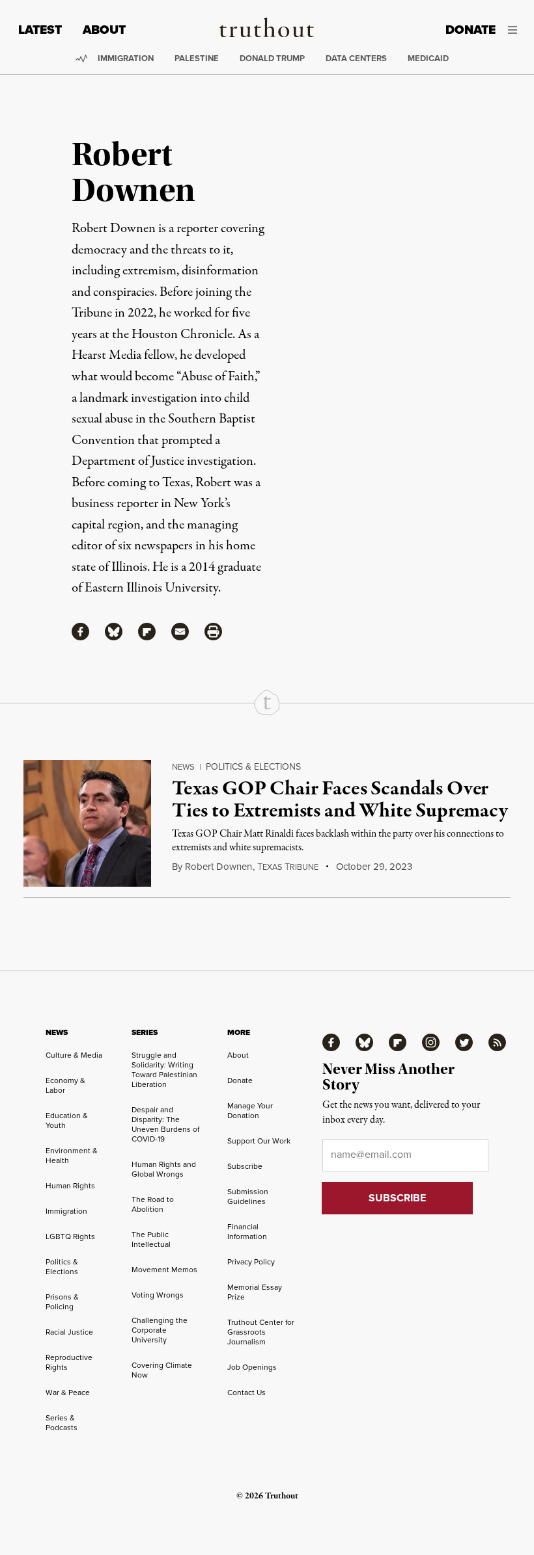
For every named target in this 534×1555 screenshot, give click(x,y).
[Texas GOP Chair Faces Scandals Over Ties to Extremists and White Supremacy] (87, 823)
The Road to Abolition (153, 1204)
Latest (40, 29)
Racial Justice (69, 1331)
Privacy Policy (251, 1261)
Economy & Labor (65, 1085)
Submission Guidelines (247, 1196)
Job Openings (252, 1366)
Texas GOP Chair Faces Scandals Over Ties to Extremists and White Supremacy (340, 800)
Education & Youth (67, 1120)
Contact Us (246, 1392)
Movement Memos (164, 1269)
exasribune (287, 866)
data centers (356, 58)
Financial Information (247, 1231)
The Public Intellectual (151, 1239)
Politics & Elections (253, 766)
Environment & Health (72, 1155)
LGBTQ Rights (70, 1236)
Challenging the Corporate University (160, 1329)
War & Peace (68, 1392)
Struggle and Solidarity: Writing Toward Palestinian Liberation (164, 1069)
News (183, 766)
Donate (470, 29)
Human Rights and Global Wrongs (164, 1168)
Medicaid (428, 58)
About (104, 29)
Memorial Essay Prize (254, 1291)
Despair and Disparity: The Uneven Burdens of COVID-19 (165, 1124)
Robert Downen (218, 866)
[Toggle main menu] (516, 30)
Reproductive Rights (69, 1362)
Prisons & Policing (62, 1301)
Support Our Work (258, 1140)
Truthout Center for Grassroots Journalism (260, 1331)
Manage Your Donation (250, 1110)
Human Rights (70, 1185)
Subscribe (244, 1165)
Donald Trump (272, 58)
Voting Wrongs (158, 1294)
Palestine (197, 58)
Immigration (126, 58)
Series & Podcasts (61, 1422)
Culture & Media (74, 1054)
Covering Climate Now (162, 1369)
